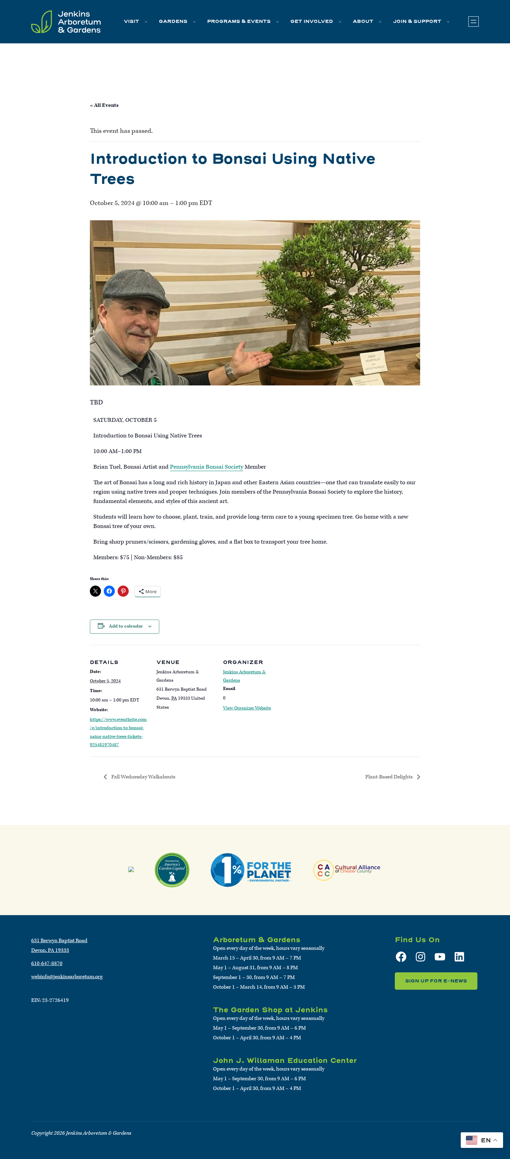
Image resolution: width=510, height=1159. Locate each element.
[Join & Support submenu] (448, 21)
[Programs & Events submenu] (277, 21)
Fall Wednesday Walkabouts (142, 777)
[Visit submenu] (146, 21)
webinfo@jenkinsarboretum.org (67, 976)
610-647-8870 (46, 963)
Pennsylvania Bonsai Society (206, 467)
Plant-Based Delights (389, 777)
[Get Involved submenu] (340, 21)
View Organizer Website (247, 708)
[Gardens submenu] (194, 21)
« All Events (104, 105)
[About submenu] (380, 21)
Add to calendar (126, 626)
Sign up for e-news (436, 981)
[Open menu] (473, 21)
